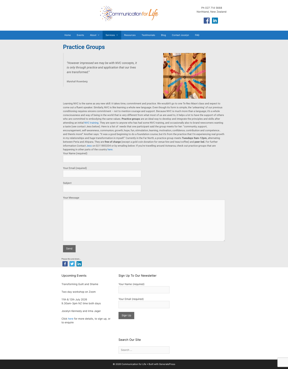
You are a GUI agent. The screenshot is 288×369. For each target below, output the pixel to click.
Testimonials (148, 35)
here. (110, 149)
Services (110, 35)
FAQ (197, 35)
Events (80, 35)
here (70, 318)
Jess (89, 145)
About (93, 35)
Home (67, 35)
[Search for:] (144, 349)
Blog (163, 35)
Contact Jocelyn (180, 35)
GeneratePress (167, 364)
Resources (130, 35)
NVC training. (91, 122)
